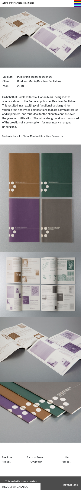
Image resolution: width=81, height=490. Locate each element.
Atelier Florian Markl (18, 3)
